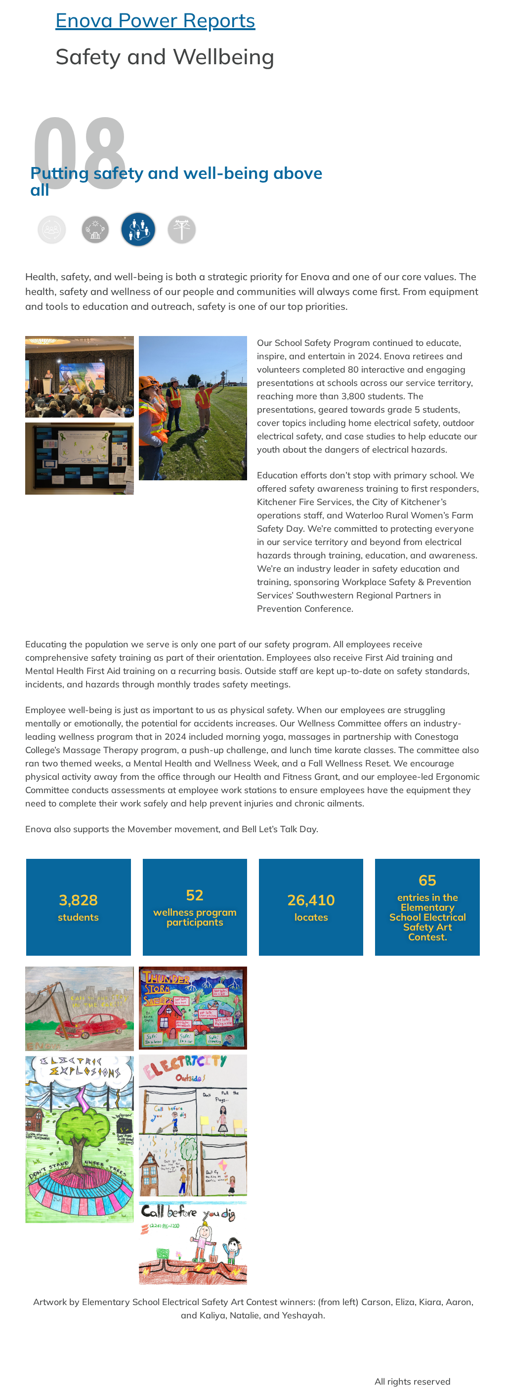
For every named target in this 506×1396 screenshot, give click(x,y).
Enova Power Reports (155, 19)
